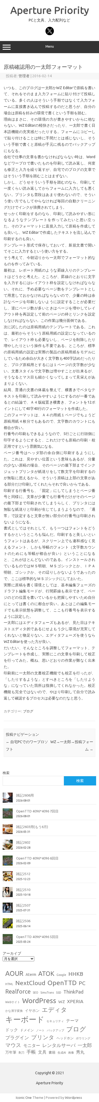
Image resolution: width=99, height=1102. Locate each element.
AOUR (14, 973)
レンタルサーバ (59, 1045)
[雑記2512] (8, 878)
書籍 (52, 1052)
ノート (40, 1030)
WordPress (39, 1000)
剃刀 (21, 1052)
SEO (35, 992)
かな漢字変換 (14, 1010)
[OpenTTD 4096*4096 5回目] (8, 941)
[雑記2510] (8, 894)
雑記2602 (23, 842)
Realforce (18, 991)
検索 (6, 773)
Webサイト (12, 1002)
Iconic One (24, 1097)
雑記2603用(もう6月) (32, 827)
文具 (42, 1052)
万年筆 (10, 1052)
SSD (58, 992)
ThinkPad (73, 991)
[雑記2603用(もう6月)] (8, 831)
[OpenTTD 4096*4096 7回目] (8, 815)
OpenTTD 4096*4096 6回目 (37, 858)
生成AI (62, 1052)
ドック (11, 1029)
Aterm (31, 974)
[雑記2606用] (8, 800)
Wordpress (73, 1097)
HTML (9, 984)
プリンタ (42, 1037)
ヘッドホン (65, 1038)
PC (82, 983)
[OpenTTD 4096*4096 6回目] (8, 863)
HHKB (75, 974)
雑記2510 (23, 889)
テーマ (72, 1020)
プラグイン (17, 1037)
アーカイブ (12, 953)
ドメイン (27, 1030)
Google (61, 974)
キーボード (24, 1019)
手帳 (31, 1051)
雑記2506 (23, 921)
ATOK (46, 973)
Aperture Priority (49, 10)
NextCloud (30, 982)
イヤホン (32, 1010)
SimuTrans (47, 992)
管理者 (24, 76)
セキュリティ (55, 1021)
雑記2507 (23, 905)
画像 (71, 1052)
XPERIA (75, 1001)
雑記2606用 (25, 795)
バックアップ (55, 1030)
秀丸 (80, 1052)
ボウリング (83, 1038)
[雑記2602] (8, 847)
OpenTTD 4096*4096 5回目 (37, 937)
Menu (49, 46)
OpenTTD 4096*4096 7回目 (37, 811)
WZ (61, 1001)
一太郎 (85, 1045)
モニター (31, 1045)
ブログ (28, 711)
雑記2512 (23, 874)
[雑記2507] (8, 910)
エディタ (54, 1009)
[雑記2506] (8, 925)
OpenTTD (62, 982)
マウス (13, 1045)
